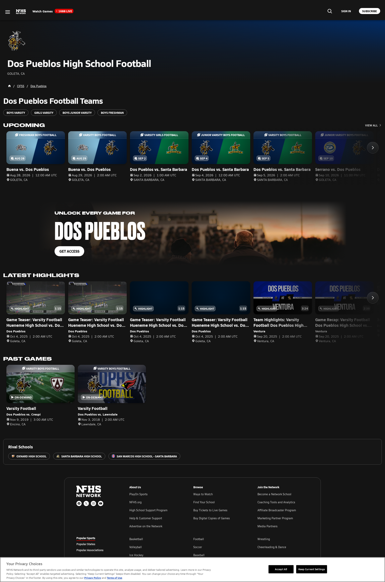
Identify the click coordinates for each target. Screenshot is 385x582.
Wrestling (263, 539)
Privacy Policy (92, 578)
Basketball (136, 539)
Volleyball (135, 547)
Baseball (199, 555)
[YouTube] (100, 503)
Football (198, 539)
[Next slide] (373, 147)
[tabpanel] (219, 547)
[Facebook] (79, 503)
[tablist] (96, 544)
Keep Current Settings (311, 569)
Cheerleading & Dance (271, 547)
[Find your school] (329, 11)
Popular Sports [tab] (85, 538)
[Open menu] (7, 12)
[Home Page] (9, 86)
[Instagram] (93, 503)
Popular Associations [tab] (89, 550)
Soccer (197, 547)
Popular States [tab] (85, 544)
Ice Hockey (136, 555)
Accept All (281, 569)
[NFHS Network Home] (21, 11)
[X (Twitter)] (86, 503)
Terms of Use (114, 578)
